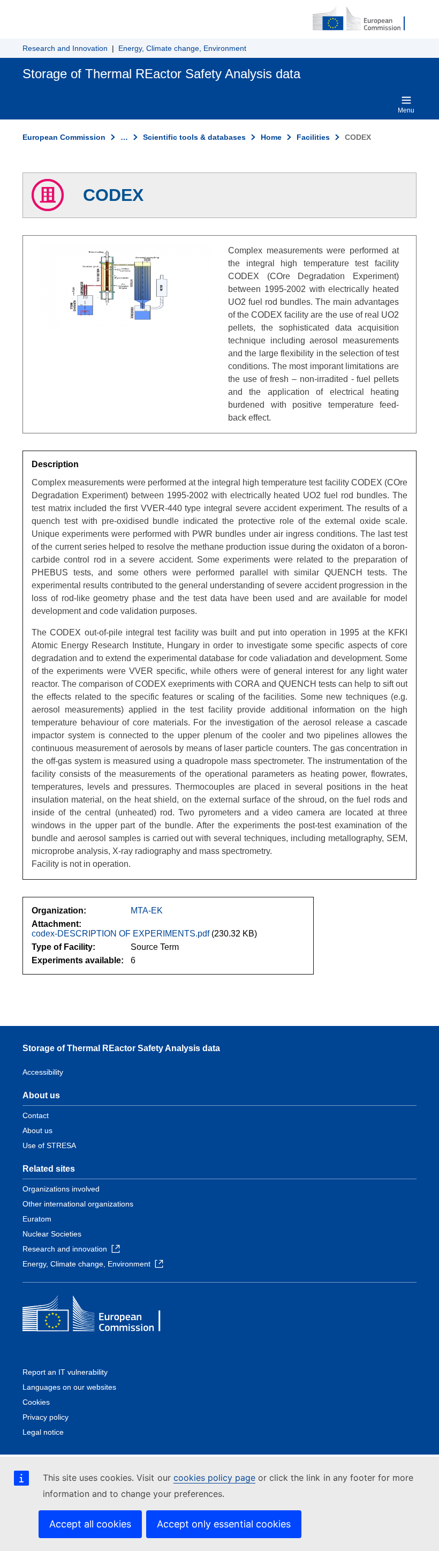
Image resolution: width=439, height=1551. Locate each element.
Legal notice (43, 1432)
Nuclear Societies (51, 1234)
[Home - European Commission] (365, 19)
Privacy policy (45, 1417)
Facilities (313, 137)
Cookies (36, 1402)
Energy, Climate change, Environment (182, 48)
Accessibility (42, 1072)
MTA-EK (147, 910)
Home (271, 137)
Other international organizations (77, 1204)
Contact (35, 1115)
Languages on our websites (69, 1387)
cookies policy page (214, 1477)
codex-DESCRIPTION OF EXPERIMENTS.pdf (120, 933)
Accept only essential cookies (224, 1524)
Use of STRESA (49, 1145)
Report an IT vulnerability (65, 1372)
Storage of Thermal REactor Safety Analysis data (121, 1048)
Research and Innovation (65, 48)
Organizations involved (61, 1189)
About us (37, 1130)
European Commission (63, 137)
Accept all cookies (90, 1524)
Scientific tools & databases (194, 137)
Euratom (36, 1219)
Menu (406, 110)
